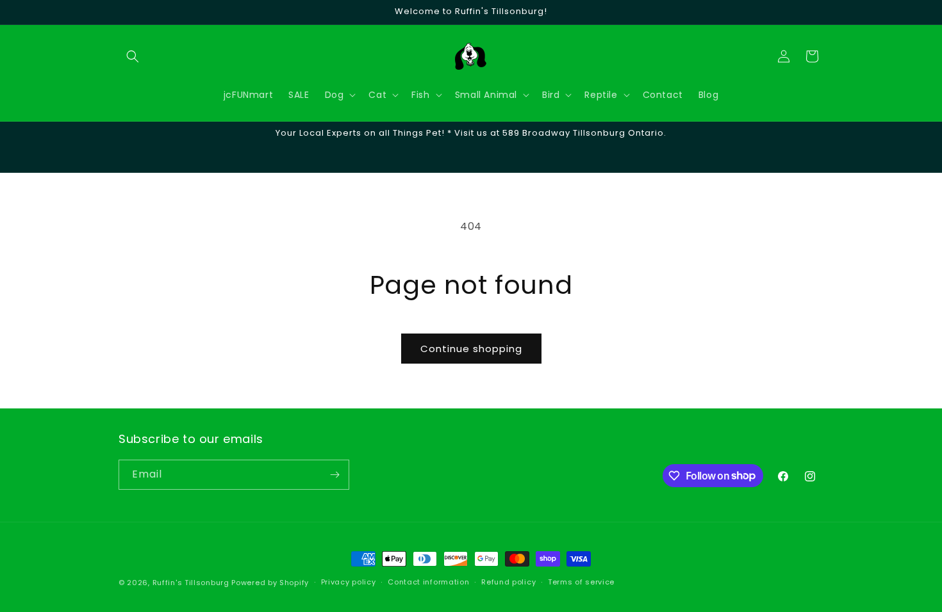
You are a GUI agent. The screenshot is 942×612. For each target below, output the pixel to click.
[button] (133, 56)
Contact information (428, 582)
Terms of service (581, 582)
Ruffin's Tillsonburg (191, 582)
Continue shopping (471, 348)
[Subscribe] (334, 475)
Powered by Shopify (270, 582)
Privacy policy (348, 582)
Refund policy (508, 582)
